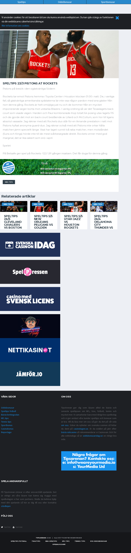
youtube (19, 527)
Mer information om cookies (15, 25)
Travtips (36, 541)
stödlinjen (6, 506)
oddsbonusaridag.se (93, 435)
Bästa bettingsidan (10, 414)
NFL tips (5, 418)
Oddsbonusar (7, 407)
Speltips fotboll (8, 411)
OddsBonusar (65, 2)
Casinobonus (7, 428)
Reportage (6, 432)
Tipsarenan (41, 538)
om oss (65, 425)
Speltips (22, 2)
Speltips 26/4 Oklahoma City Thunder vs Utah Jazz (103, 223)
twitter (7, 527)
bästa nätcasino (69, 432)
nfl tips (65, 541)
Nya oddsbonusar (98, 541)
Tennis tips (6, 421)
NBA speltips (51, 541)
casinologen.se (81, 428)
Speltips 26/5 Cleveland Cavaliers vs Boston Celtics (13, 223)
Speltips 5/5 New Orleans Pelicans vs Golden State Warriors (43, 224)
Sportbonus (6, 425)
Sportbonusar (108, 2)
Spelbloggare (58, 544)
